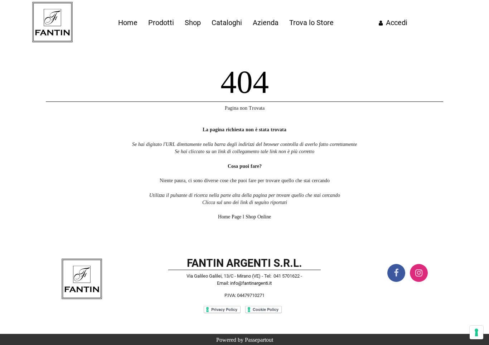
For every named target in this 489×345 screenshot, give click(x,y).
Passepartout (259, 340)
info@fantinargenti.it (251, 283)
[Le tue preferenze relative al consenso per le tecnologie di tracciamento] (476, 332)
